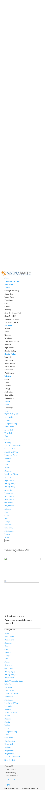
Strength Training (11, 290)
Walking (7, 309)
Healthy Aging (10, 354)
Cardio (7, 306)
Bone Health (9, 636)
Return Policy (10, 769)
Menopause (9, 360)
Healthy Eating (10, 350)
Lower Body (9, 297)
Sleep (6, 379)
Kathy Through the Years (13, 681)
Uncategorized (9, 741)
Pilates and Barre (11, 322)
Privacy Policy (10, 772)
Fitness (7, 287)
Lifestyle (7, 376)
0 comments (9, 554)
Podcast (7, 401)
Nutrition (8, 325)
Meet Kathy (9, 284)
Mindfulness (9, 398)
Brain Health (9, 366)
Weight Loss (9, 372)
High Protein (9, 347)
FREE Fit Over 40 (11, 281)
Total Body (8, 300)
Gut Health (8, 369)
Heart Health (9, 363)
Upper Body (9, 293)
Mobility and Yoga (11, 319)
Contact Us (9, 766)
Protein (7, 328)
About (6, 404)
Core (6, 303)
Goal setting (9, 395)
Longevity (8, 357)
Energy (7, 388)
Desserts (7, 344)
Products (7, 718)
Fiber (6, 331)
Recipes (7, 335)
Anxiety (7, 385)
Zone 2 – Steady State (12, 312)
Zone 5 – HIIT (10, 316)
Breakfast (8, 338)
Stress (6, 382)
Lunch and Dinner (11, 341)
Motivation (8, 391)
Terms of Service (11, 775)
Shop (6, 278)
